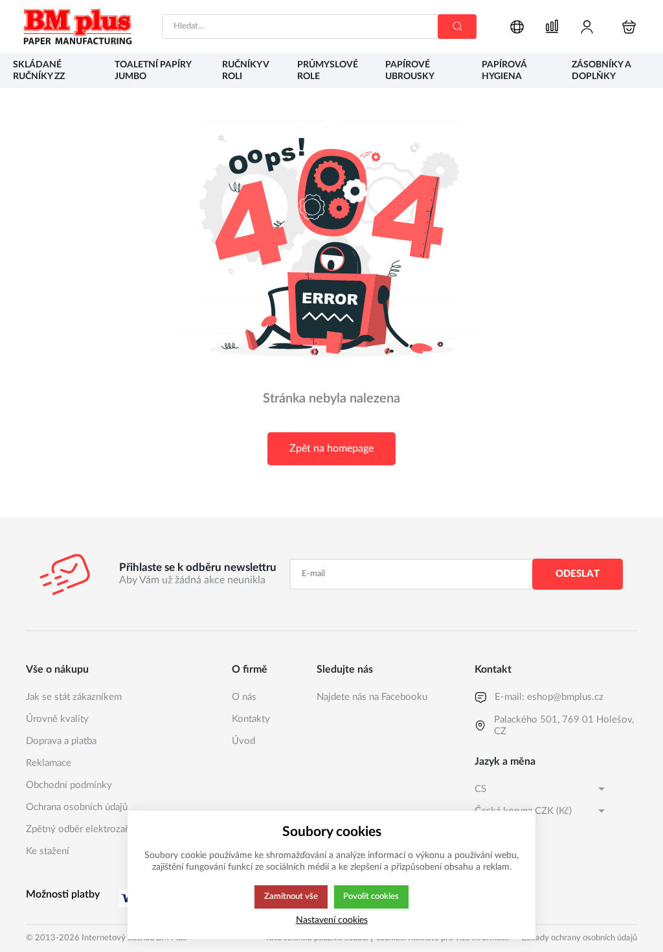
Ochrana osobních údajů (77, 807)
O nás (244, 697)
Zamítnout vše (291, 896)
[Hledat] (457, 26)
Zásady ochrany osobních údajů (579, 938)
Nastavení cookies (332, 920)
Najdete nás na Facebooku (372, 697)
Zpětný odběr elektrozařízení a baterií (105, 829)
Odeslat (578, 574)
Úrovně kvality (57, 719)
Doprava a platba (61, 741)
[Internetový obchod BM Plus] (77, 26)
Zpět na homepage (331, 448)
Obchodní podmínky (69, 785)
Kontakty (251, 719)
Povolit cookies (371, 896)
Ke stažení (47, 851)
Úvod (243, 741)
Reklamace (48, 763)
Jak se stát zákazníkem (74, 697)
